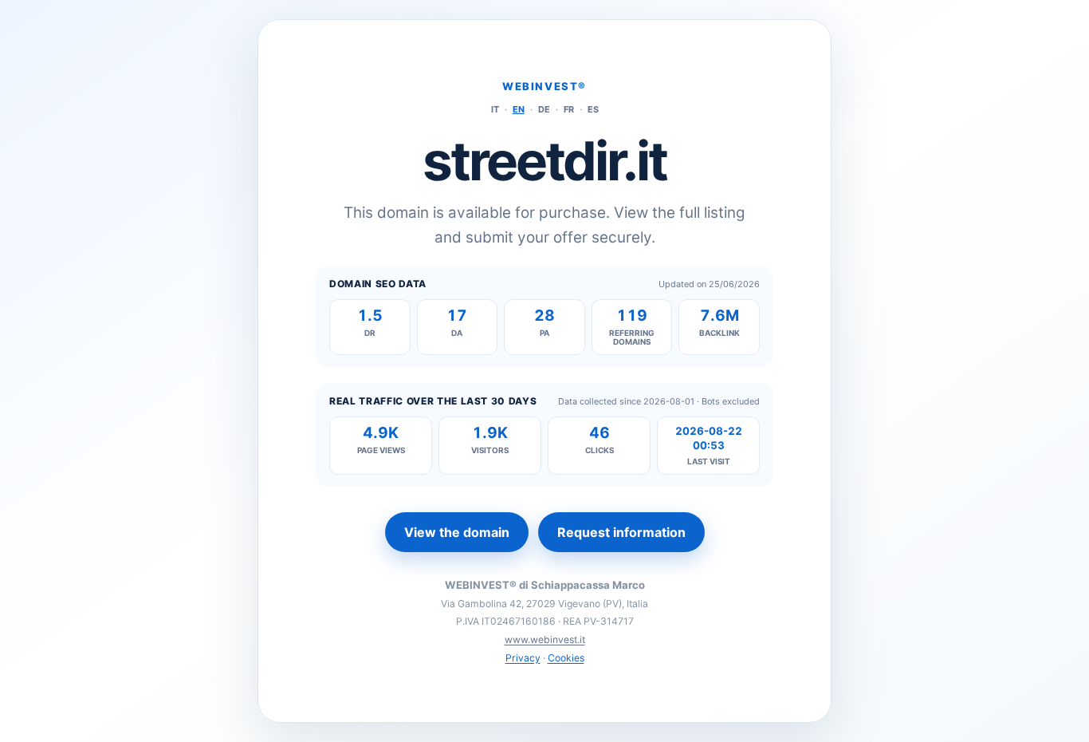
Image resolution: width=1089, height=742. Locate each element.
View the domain (456, 532)
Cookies (566, 658)
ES (593, 109)
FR (569, 109)
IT (495, 109)
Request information (621, 532)
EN (519, 109)
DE (544, 109)
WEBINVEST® (544, 86)
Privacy (523, 658)
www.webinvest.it (545, 639)
